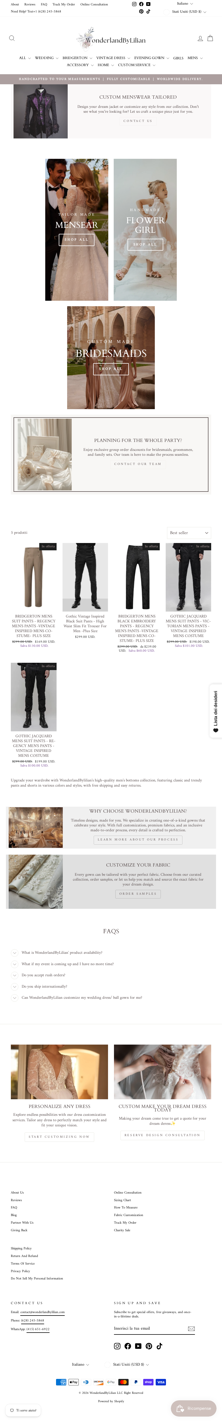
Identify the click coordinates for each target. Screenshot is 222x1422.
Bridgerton (75, 58)
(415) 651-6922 (38, 1329)
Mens (193, 58)
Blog (14, 1215)
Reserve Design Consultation (163, 1135)
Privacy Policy (20, 1271)
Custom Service (134, 65)
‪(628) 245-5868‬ (32, 1321)
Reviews (29, 5)
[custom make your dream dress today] (162, 1072)
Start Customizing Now (59, 1137)
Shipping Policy (21, 1249)
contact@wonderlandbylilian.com (42, 1312)
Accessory (78, 65)
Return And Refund (24, 1256)
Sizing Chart (122, 1200)
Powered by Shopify (111, 1401)
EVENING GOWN (149, 58)
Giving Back (19, 1230)
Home (104, 65)
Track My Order (64, 5)
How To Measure (126, 1208)
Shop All (77, 240)
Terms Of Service (23, 1264)
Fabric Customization (128, 1215)
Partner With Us (22, 1223)
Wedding (44, 58)
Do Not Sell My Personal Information (37, 1279)
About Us (17, 1193)
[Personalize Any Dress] (59, 1072)
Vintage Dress (111, 58)
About (15, 5)
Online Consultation (94, 5)
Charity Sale (122, 1230)
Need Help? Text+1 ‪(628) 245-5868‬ (36, 12)
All (23, 58)
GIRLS (178, 58)
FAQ (44, 5)
